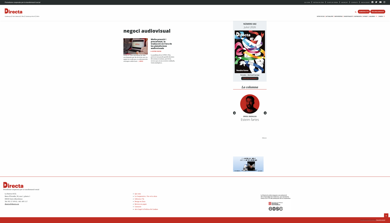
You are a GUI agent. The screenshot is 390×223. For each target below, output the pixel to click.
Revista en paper (141, 204)
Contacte (354, 2)
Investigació (348, 16)
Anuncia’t (344, 2)
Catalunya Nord (30, 16)
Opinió (365, 16)
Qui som (138, 194)
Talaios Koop (372, 220)
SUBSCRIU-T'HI (364, 11)
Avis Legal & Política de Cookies (146, 209)
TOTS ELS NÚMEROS (250, 78)
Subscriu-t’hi (139, 199)
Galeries (372, 16)
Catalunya (8, 16)
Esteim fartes (250, 119)
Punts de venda (332, 2)
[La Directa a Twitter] (376, 2)
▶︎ (266, 113)
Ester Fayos (156, 51)
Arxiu (141, 61)
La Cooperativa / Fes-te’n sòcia (146, 196)
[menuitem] (8, 16)
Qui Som (307, 2)
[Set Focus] (355, 12)
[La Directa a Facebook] (372, 2)
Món (37, 16)
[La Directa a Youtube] (380, 2)
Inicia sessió (365, 2)
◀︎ (235, 113)
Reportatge (338, 16)
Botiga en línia (318, 2)
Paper (381, 16)
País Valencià (16, 16)
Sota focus (320, 16)
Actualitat (329, 16)
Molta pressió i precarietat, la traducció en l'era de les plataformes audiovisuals (161, 44)
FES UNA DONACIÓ (378, 11)
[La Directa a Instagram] (384, 2)
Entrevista (357, 16)
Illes (23, 16)
